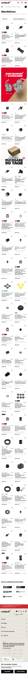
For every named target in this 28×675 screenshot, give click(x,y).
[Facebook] (19, 611)
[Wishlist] (22, 2)
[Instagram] (21, 611)
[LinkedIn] (26, 611)
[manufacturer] (7, 587)
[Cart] (25, 2)
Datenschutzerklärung (6, 667)
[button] (14, 619)
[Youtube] (17, 611)
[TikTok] (24, 611)
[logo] (6, 2)
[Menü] (10, 658)
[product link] (7, 222)
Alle (20, 596)
